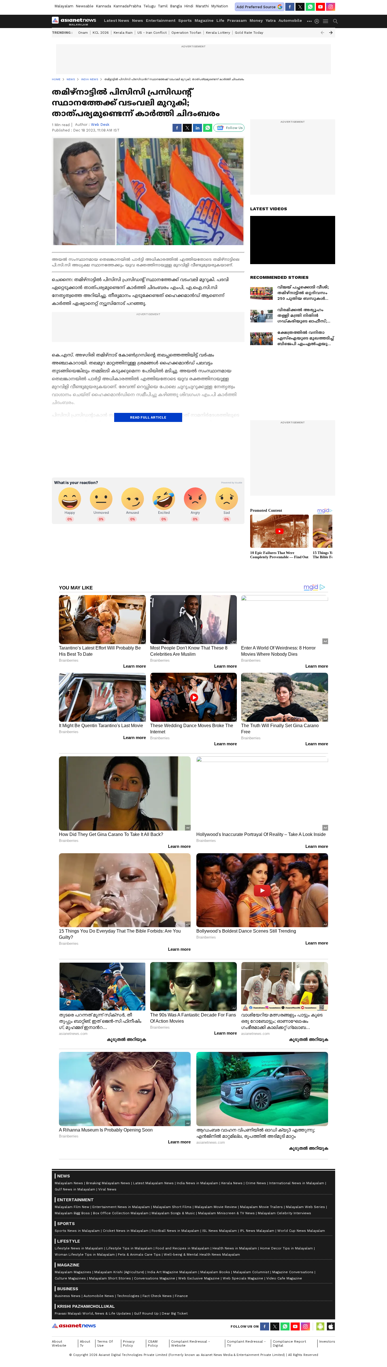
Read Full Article (148, 417)
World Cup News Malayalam (301, 1231)
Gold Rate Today (249, 33)
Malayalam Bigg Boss (72, 1213)
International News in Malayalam (296, 1183)
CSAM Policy (153, 1343)
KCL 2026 (101, 33)
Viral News (107, 1189)
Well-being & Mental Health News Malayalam (202, 1254)
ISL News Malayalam (219, 1231)
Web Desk (100, 124)
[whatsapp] (310, 7)
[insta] (330, 7)
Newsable (84, 6)
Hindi (188, 6)
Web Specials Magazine (243, 1278)
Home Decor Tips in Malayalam (286, 1248)
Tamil (163, 6)
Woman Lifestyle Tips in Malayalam (85, 1254)
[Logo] (76, 21)
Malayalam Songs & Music (173, 1213)
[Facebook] (289, 7)
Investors (327, 1341)
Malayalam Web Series (305, 1207)
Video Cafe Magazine (284, 1278)
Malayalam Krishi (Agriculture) (119, 1272)
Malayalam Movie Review (216, 1207)
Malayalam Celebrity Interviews (284, 1213)
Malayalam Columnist (251, 1272)
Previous (322, 32)
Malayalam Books (215, 1272)
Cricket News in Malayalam (125, 1231)
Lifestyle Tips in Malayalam (129, 1248)
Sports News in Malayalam (77, 1231)
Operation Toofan (186, 33)
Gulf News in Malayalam (75, 1189)
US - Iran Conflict (152, 33)
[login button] (318, 21)
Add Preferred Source (256, 7)
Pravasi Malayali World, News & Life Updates (93, 1313)
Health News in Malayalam (234, 1248)
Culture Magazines (70, 1278)
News (137, 20)
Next (331, 32)
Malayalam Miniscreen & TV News (226, 1213)
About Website (59, 1343)
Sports (185, 20)
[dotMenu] (309, 21)
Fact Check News (157, 1296)
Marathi (202, 6)
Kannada (103, 6)
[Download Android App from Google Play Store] (320, 1326)
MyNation (219, 6)
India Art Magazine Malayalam (172, 1272)
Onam (83, 33)
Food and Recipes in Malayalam (182, 1248)
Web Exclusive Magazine (199, 1278)
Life (220, 20)
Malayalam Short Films (172, 1207)
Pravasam (237, 20)
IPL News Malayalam (257, 1231)
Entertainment (160, 20)
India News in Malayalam (197, 1183)
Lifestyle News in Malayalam (79, 1248)
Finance (181, 1296)
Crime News (256, 1183)
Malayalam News (69, 1183)
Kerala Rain (123, 33)
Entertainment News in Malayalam (121, 1207)
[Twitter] (300, 7)
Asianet (74, 1325)
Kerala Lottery (218, 33)
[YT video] (320, 7)
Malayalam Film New (72, 1207)
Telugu (149, 6)
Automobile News (99, 1296)
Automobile (290, 20)
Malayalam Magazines (73, 1272)
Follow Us (234, 128)
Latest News (116, 20)
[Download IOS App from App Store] (330, 1326)
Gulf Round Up (146, 1313)
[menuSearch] (335, 21)
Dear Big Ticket (175, 1313)
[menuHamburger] (326, 21)
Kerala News (232, 1183)
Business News (67, 1296)
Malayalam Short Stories (110, 1278)
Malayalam (63, 6)
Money (256, 20)
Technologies (128, 1296)
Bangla (176, 6)
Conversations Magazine (154, 1278)
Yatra (271, 20)
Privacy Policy (129, 1343)
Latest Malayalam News (153, 1183)
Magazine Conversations (292, 1272)
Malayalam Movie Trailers (261, 1207)
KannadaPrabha (127, 6)
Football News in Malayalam (175, 1231)
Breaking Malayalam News (108, 1183)
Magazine (204, 20)
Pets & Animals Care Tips (139, 1254)
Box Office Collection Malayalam (120, 1213)
